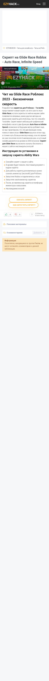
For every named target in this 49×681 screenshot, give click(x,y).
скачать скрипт (24, 200)
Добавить (39, 214)
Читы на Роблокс (40, 48)
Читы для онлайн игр (25, 48)
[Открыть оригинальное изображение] (24, 78)
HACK (11, 4)
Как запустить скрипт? (24, 205)
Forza (8, 83)
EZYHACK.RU (11, 48)
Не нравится (19, 214)
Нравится (10, 214)
